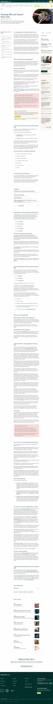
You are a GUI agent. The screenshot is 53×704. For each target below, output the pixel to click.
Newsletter (14, 685)
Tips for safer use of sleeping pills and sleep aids (7, 52)
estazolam (21, 221)
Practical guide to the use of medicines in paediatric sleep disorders (45, 92)
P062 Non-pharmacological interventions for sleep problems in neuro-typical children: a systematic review (25, 201)
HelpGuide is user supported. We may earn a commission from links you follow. (46, 74)
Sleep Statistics (17, 647)
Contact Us (26, 681)
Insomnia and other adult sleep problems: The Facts (45, 98)
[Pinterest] (25, 687)
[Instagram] (26, 687)
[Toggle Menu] (1, 4)
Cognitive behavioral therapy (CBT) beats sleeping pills (7, 57)
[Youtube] (31, 687)
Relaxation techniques (17, 518)
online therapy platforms (30, 579)
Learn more (23, 119)
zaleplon (20, 275)
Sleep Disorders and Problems (19, 616)
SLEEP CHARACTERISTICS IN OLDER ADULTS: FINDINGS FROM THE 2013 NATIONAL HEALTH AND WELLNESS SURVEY (46, 104)
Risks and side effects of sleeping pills (6, 37)
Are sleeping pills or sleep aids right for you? (7, 35)
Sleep (15, 603)
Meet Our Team (3, 681)
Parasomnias (16, 641)
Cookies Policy (11, 701)
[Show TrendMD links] (38, 205)
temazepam (21, 228)
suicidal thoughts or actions (31, 309)
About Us (39, 1)
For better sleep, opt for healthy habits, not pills (7, 55)
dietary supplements (30, 348)
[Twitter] (28, 687)
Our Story (2, 683)
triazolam (20, 230)
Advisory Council (3, 685)
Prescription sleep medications (5, 41)
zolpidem (20, 278)
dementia (15, 260)
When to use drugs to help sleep (19, 194)
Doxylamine (18, 138)
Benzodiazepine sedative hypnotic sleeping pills (7, 43)
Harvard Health (15, 681)
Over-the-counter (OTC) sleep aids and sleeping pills (7, 39)
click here (33, 548)
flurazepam (21, 223)
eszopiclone (21, 280)
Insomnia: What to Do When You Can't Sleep (22, 610)
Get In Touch (27, 678)
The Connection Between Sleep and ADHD (22, 635)
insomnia (20, 576)
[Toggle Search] (48, 1)
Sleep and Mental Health (18, 622)
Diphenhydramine (19, 134)
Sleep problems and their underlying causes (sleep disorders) (45, 83)
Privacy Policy (6, 701)
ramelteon (18, 319)
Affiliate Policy (15, 701)
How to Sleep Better (17, 604)
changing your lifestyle (25, 508)
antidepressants (25, 331)
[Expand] (38, 588)
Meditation (14, 683)
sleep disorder (22, 90)
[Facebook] (29, 687)
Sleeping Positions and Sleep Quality (20, 629)
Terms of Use (2, 701)
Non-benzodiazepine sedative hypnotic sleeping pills (6, 46)
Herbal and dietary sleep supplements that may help (7, 50)
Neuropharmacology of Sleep (45, 87)
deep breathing (19, 520)
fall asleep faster (21, 399)
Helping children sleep (17, 197)
